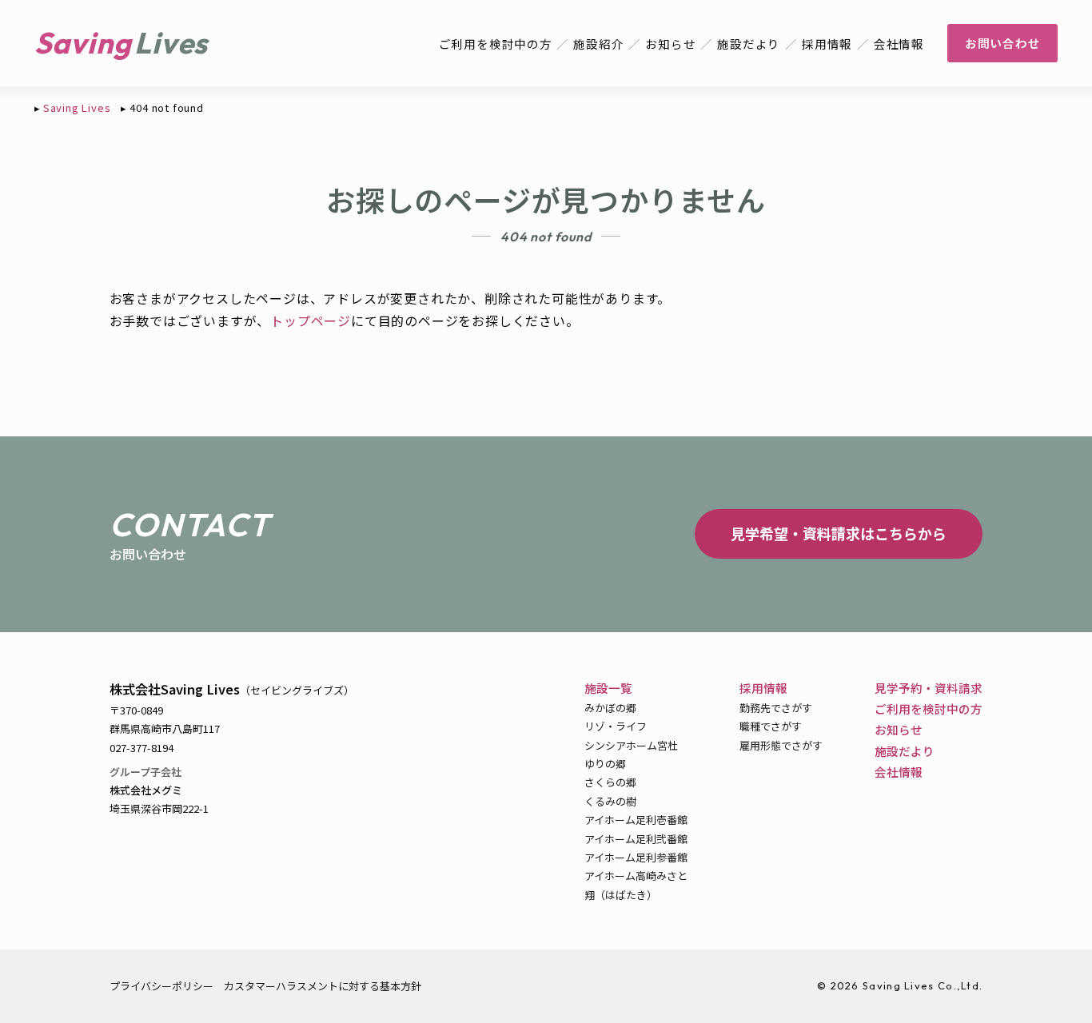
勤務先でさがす (775, 707)
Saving (83, 43)
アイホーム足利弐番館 (635, 838)
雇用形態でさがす (781, 745)
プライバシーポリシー (161, 985)
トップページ (310, 320)
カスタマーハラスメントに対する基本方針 (322, 985)
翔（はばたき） (620, 894)
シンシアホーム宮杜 (631, 745)
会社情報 (899, 43)
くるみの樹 (610, 801)
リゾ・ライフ (615, 726)
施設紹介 (598, 43)
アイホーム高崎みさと (635, 875)
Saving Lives (77, 107)
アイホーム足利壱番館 (635, 819)
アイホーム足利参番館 (635, 857)
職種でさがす (770, 726)
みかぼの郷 (610, 707)
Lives (171, 43)
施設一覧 (608, 687)
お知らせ (670, 43)
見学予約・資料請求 (928, 687)
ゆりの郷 (605, 763)
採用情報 (827, 43)
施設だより (748, 43)
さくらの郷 (610, 782)
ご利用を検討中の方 (495, 43)
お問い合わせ (1003, 42)
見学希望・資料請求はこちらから (839, 533)
